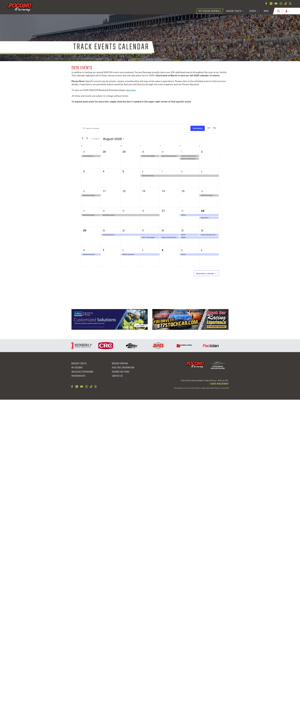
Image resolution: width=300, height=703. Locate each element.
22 (182, 211)
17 (84, 211)
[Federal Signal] (171, 345)
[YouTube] (276, 3)
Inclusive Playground (82, 372)
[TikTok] (285, 3)
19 (123, 211)
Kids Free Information (123, 368)
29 (182, 231)
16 (202, 191)
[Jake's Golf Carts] (145, 345)
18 (104, 211)
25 (104, 231)
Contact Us (117, 376)
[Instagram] (280, 3)
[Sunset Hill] (118, 345)
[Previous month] (82, 138)
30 (143, 152)
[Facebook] (266, 3)
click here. (131, 90)
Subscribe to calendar (205, 273)
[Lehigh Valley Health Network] (223, 345)
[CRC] (92, 345)
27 (84, 152)
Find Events (197, 128)
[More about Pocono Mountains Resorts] (217, 365)
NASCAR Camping (120, 364)
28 (163, 231)
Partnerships (78, 376)
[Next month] (87, 138)
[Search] (278, 11)
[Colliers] (109, 319)
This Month (95, 139)
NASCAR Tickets (79, 364)
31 (163, 152)
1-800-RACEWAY (219, 383)
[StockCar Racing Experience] (190, 319)
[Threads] (290, 3)
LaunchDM (225, 388)
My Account (77, 368)
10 (84, 191)
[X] (271, 3)
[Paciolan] (197, 345)
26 (123, 231)
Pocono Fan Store (120, 372)
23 (202, 211)
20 (143, 211)
